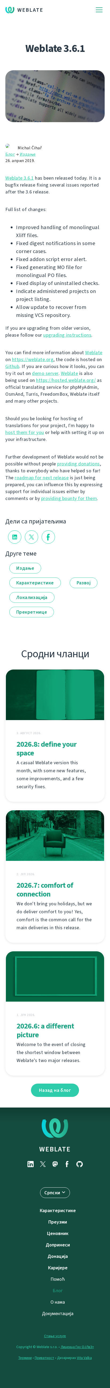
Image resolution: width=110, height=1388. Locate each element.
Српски (52, 1192)
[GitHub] (80, 1164)
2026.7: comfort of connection (45, 889)
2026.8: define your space (46, 748)
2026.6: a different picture (45, 1030)
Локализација (32, 597)
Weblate (30, 10)
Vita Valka (84, 1357)
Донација (58, 1256)
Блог (10, 154)
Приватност (44, 1357)
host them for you (24, 432)
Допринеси (58, 1245)
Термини (25, 1357)
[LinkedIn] (30, 1164)
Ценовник (57, 1233)
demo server (45, 373)
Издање (28, 154)
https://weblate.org (33, 359)
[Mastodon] (55, 1164)
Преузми (57, 1222)
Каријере (58, 1268)
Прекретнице (31, 612)
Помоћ (57, 1279)
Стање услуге (55, 1336)
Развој (84, 583)
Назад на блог (55, 1090)
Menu (99, 10)
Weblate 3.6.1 (19, 178)
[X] (43, 1164)
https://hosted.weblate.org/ (66, 380)
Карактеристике (35, 583)
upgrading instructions (67, 335)
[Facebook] (67, 1164)
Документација (57, 1313)
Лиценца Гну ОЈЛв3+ (77, 1346)
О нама (57, 1302)
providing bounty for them (69, 498)
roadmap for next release (42, 477)
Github (12, 366)
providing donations (78, 464)
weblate (54, 1149)
